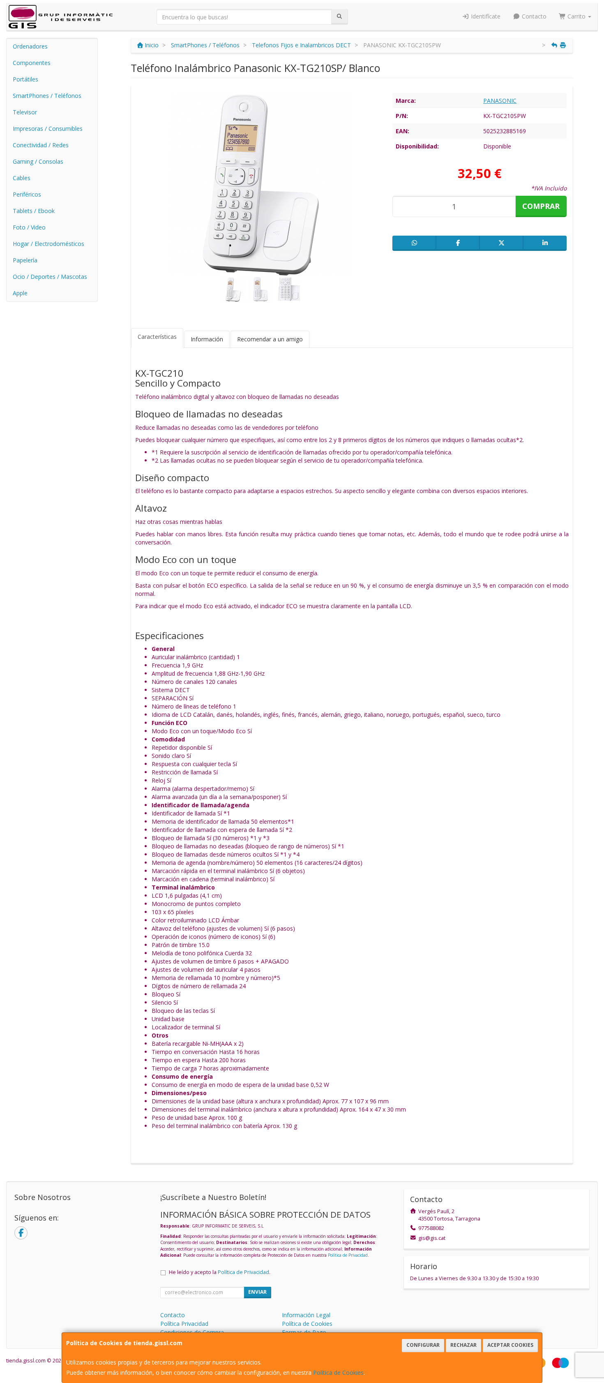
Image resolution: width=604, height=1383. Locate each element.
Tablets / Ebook (34, 211)
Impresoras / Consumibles (48, 128)
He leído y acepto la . (219, 1272)
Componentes (32, 63)
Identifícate (484, 16)
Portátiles (25, 79)
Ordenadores (30, 46)
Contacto (533, 16)
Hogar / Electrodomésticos (48, 244)
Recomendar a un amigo (270, 339)
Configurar (423, 1344)
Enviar (257, 1291)
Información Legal (306, 1315)
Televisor (25, 112)
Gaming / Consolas (38, 161)
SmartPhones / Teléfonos (47, 96)
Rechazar (463, 1344)
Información (207, 339)
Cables (21, 178)
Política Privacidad (184, 1323)
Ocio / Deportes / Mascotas (50, 276)
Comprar (541, 206)
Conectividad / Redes (41, 145)
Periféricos (27, 194)
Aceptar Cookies (510, 1344)
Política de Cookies (338, 1372)
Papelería (25, 260)
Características (157, 337)
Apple (20, 293)
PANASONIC (499, 100)
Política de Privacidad (348, 1255)
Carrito (576, 16)
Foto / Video (29, 227)
